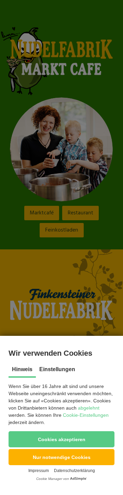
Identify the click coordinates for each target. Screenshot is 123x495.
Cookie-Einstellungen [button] (86, 415)
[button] (61, 439)
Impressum (38, 470)
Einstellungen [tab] (57, 369)
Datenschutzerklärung (74, 470)
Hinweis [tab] (22, 369)
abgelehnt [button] (88, 408)
